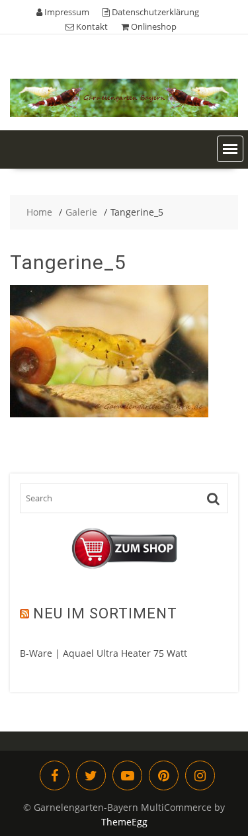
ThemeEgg (124, 821)
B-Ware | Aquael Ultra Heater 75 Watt (103, 653)
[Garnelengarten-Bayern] (124, 113)
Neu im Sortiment (105, 613)
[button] (230, 149)
